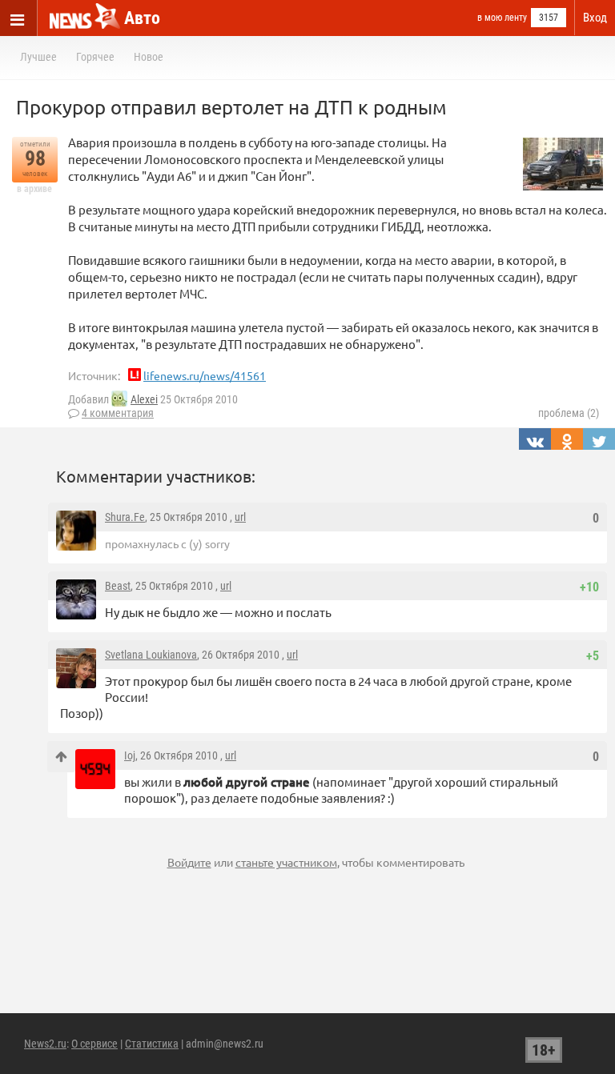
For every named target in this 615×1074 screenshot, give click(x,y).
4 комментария (118, 413)
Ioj (129, 755)
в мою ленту (502, 17)
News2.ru (45, 1043)
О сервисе (94, 1043)
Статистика (152, 1043)
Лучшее (38, 56)
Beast (118, 585)
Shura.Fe (125, 517)
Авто (142, 18)
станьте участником (286, 862)
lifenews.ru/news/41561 (204, 375)
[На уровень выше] (61, 756)
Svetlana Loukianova (151, 654)
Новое (148, 56)
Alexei (144, 399)
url (240, 517)
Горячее (95, 56)
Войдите (189, 862)
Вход (595, 17)
